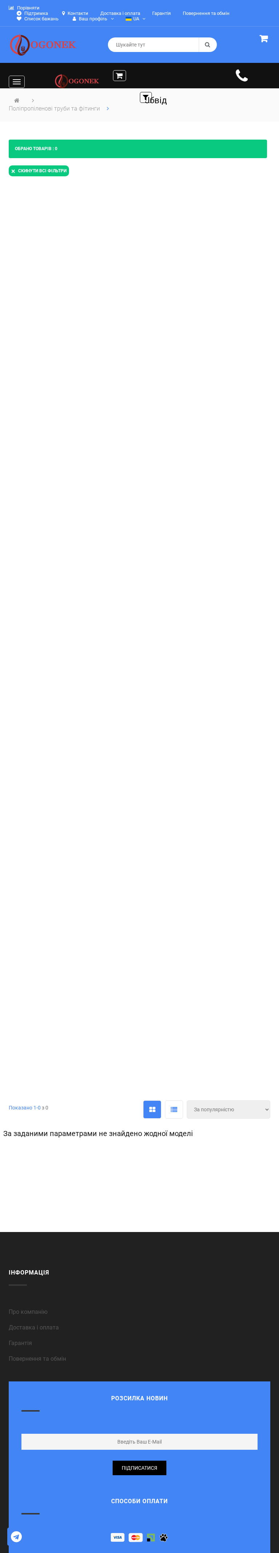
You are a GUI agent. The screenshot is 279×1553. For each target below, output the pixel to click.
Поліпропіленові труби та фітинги (55, 108)
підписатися (139, 1468)
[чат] (16, 1537)
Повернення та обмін (37, 1358)
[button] (265, 40)
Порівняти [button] (28, 8)
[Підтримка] (242, 80)
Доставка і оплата (34, 1327)
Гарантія (20, 1343)
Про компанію (28, 1311)
